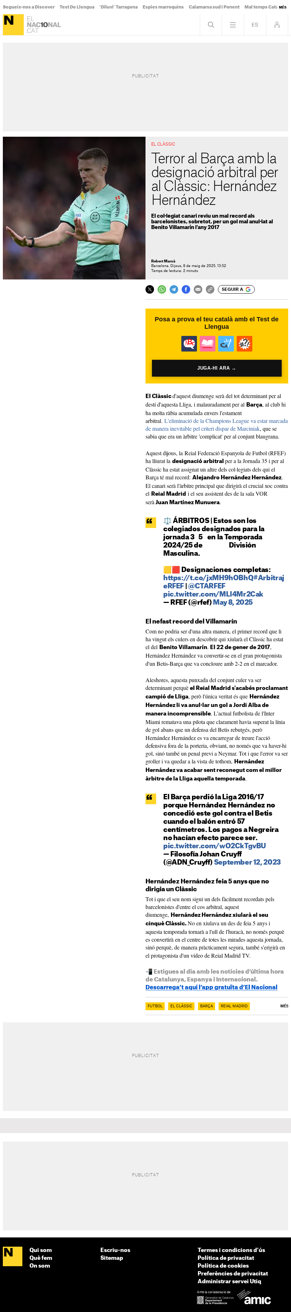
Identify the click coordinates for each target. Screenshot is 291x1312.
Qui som (40, 1250)
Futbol (155, 1006)
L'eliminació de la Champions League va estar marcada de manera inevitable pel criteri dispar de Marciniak (217, 424)
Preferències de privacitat (233, 1273)
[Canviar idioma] (255, 24)
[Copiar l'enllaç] (210, 289)
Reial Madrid (234, 1006)
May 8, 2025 (233, 602)
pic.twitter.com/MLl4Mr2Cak (213, 594)
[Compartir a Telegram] (174, 289)
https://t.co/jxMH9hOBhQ (208, 578)
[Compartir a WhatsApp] (162, 289)
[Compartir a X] (150, 289)
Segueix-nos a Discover (29, 7)
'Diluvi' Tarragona (118, 7)
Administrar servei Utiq (229, 1281)
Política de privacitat (226, 1258)
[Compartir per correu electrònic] (198, 289)
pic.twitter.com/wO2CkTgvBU (214, 846)
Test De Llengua (77, 7)
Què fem (40, 1258)
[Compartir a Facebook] (186, 289)
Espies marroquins (163, 7)
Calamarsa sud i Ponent (214, 7)
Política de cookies (223, 1266)
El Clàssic (181, 1006)
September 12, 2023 (247, 862)
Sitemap (111, 1258)
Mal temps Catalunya (267, 7)
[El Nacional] (13, 24)
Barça (206, 1006)
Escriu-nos (115, 1250)
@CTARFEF (206, 586)
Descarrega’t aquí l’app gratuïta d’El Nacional (212, 987)
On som (39, 1266)
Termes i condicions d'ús (231, 1250)
